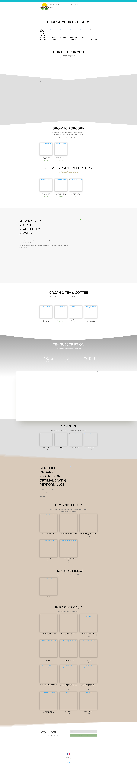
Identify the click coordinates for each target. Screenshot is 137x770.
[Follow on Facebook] (67, 754)
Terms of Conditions (68, 758)
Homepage (64, 4)
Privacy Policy (79, 4)
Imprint (68, 4)
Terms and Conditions (51, 7)
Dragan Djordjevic (71, 762)
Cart (51, 4)
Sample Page (85, 4)
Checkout (55, 4)
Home (48, 4)
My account (73, 4)
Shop (91, 4)
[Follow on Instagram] (69, 754)
